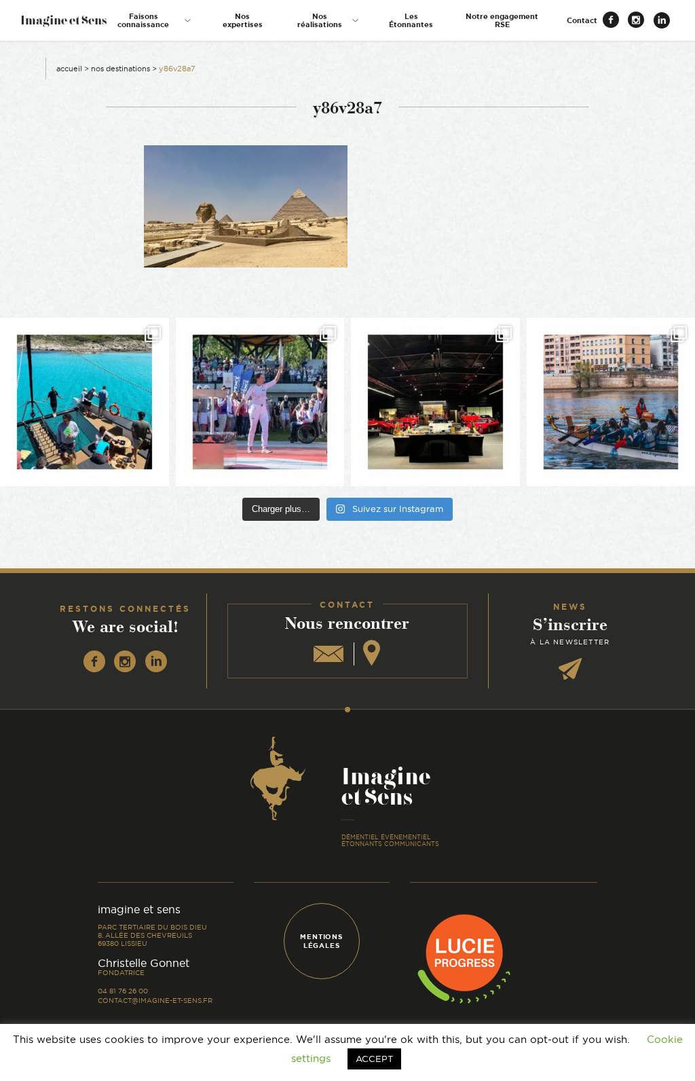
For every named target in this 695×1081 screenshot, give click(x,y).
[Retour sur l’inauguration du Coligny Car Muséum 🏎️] (435, 402)
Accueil (69, 69)
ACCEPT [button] (374, 1058)
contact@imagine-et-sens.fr (155, 1000)
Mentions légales (321, 941)
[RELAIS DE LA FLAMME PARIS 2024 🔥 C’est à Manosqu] (260, 402)
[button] (150, 20)
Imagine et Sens (63, 24)
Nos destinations (120, 69)
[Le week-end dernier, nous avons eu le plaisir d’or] (84, 402)
